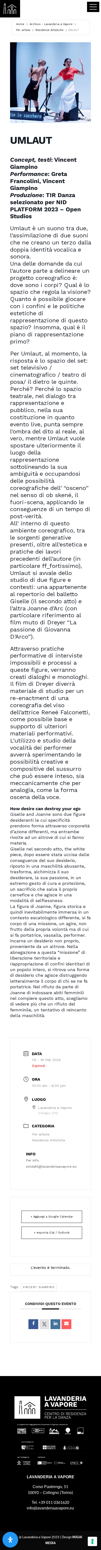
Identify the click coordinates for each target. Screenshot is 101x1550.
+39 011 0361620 (53, 1502)
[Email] (66, 1324)
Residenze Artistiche (49, 30)
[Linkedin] (55, 1324)
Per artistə (23, 30)
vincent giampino (39, 1287)
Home (20, 24)
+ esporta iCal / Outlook (52, 1232)
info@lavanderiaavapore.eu (50, 1508)
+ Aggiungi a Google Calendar (52, 1216)
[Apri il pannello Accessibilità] (10, 1540)
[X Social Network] (44, 1324)
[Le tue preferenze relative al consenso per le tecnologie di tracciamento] (92, 1541)
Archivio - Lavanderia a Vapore (51, 24)
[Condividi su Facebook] (33, 1324)
